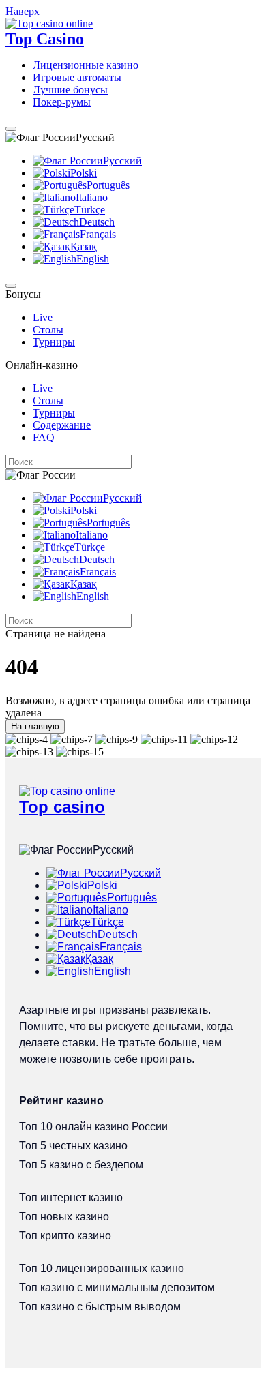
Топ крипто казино (65, 1235)
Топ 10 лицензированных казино (101, 1268)
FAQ (44, 437)
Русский (122, 160)
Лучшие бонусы (70, 89)
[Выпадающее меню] (10, 129)
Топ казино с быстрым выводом (100, 1306)
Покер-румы (62, 102)
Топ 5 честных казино (73, 1145)
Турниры (54, 342)
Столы (48, 329)
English (92, 259)
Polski (83, 173)
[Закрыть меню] (10, 286)
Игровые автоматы (77, 77)
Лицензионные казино (85, 65)
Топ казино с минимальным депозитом (117, 1287)
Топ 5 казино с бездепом (81, 1165)
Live (43, 317)
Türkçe (89, 209)
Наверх (22, 11)
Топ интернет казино (71, 1197)
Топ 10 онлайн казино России (93, 1126)
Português (108, 185)
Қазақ (83, 246)
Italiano (92, 197)
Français (98, 234)
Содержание (62, 425)
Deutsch (97, 222)
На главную (35, 726)
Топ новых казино (64, 1216)
